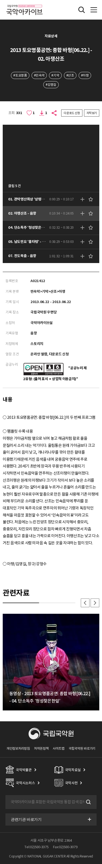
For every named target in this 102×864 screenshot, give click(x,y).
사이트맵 (58, 748)
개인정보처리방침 (18, 748)
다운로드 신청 (72, 113)
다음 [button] (95, 603)
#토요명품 (20, 75)
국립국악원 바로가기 (82, 748)
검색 (87, 802)
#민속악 (39, 75)
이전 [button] (85, 603)
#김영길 (51, 85)
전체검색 (81, 10)
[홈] (24, 4)
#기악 (55, 75)
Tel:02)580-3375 (36, 847)
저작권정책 (41, 748)
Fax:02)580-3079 (65, 847)
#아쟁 (85, 75)
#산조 (70, 75)
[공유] (54, 113)
